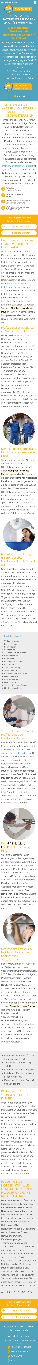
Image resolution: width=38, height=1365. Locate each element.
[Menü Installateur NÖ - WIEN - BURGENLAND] (35, 2)
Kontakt (11, 1336)
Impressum (23, 1336)
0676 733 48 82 (13, 209)
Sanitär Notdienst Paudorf (14, 753)
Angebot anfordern (20, 232)
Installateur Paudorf (10, 2)
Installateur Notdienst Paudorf (17, 165)
